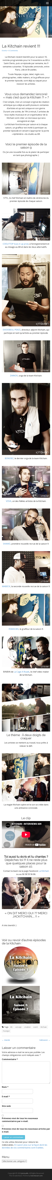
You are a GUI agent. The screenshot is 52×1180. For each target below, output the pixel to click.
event (35, 1027)
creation (27, 1027)
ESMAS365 (14, 629)
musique (6, 1031)
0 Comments (13, 50)
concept (18, 1027)
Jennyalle (24, 1173)
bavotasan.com (37, 1175)
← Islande (6, 1040)
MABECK (6, 586)
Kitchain (43, 1027)
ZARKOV (14, 375)
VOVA (8, 501)
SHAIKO (6, 543)
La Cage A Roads (21, 671)
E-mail (6, 1096)
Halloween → (44, 1040)
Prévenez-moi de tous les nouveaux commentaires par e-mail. (20, 1120)
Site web (6, 1106)
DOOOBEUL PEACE (12, 329)
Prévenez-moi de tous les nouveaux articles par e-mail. (26, 1130)
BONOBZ (9, 458)
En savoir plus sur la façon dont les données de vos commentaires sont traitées (24, 1146)
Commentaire (10, 1059)
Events (4, 50)
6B (11, 1027)
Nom (5, 1087)
